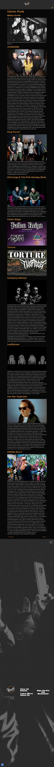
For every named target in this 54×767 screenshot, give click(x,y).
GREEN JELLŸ (14, 452)
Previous (10, 536)
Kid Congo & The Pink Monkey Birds (26, 177)
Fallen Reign (14, 219)
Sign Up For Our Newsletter (43, 692)
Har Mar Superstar (17, 396)
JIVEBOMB (13, 47)
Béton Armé (13, 15)
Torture (11, 247)
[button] (52, 8)
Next (45, 536)
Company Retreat (17, 278)
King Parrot (13, 132)
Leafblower (13, 344)
